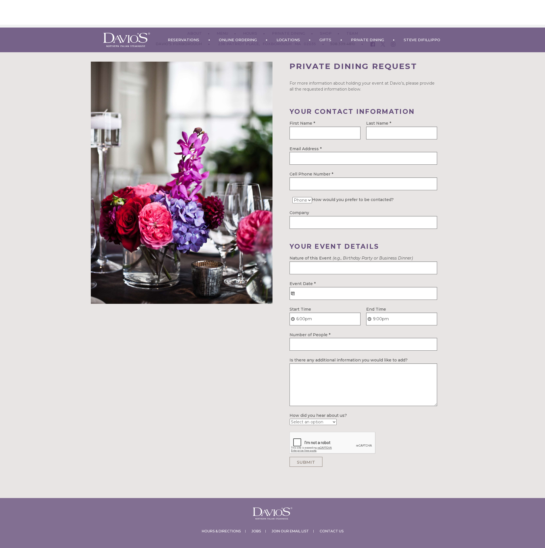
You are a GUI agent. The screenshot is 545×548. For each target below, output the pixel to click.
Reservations (183, 39)
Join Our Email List (290, 531)
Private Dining (367, 39)
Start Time (300, 309)
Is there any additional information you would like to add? (349, 360)
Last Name (378, 123)
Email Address (306, 148)
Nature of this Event (351, 258)
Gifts (325, 39)
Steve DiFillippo (422, 39)
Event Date (303, 283)
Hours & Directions (221, 531)
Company (299, 212)
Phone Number (315, 174)
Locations (288, 39)
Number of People (310, 334)
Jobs (256, 531)
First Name (302, 123)
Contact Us (331, 531)
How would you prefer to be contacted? (353, 199)
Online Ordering (238, 39)
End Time (376, 309)
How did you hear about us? (318, 415)
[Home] (126, 39)
